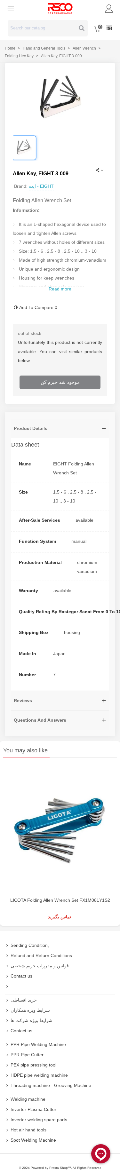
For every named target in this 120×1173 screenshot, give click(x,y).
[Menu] (11, 8)
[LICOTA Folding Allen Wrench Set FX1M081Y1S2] (60, 829)
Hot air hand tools (28, 1129)
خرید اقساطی (24, 1000)
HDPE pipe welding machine (39, 1075)
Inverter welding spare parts (39, 1119)
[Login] (109, 8)
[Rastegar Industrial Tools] (60, 8)
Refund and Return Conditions (41, 955)
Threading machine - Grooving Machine (51, 1085)
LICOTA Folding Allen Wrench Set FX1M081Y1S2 (60, 900)
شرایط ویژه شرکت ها (31, 1020)
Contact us (21, 976)
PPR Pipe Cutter (27, 1054)
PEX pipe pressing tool (33, 1064)
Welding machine (28, 1099)
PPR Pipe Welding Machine (38, 1044)
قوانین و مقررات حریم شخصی (40, 965)
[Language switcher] (109, 28)
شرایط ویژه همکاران (30, 1010)
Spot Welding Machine (33, 1140)
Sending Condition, (30, 945)
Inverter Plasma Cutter (33, 1109)
